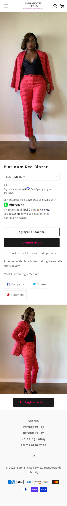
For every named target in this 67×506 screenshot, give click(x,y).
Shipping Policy (34, 439)
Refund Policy (33, 432)
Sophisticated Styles (29, 467)
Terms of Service (33, 445)
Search (33, 420)
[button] (32, 210)
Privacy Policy (33, 426)
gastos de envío (18, 213)
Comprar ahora (32, 242)
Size (8, 176)
